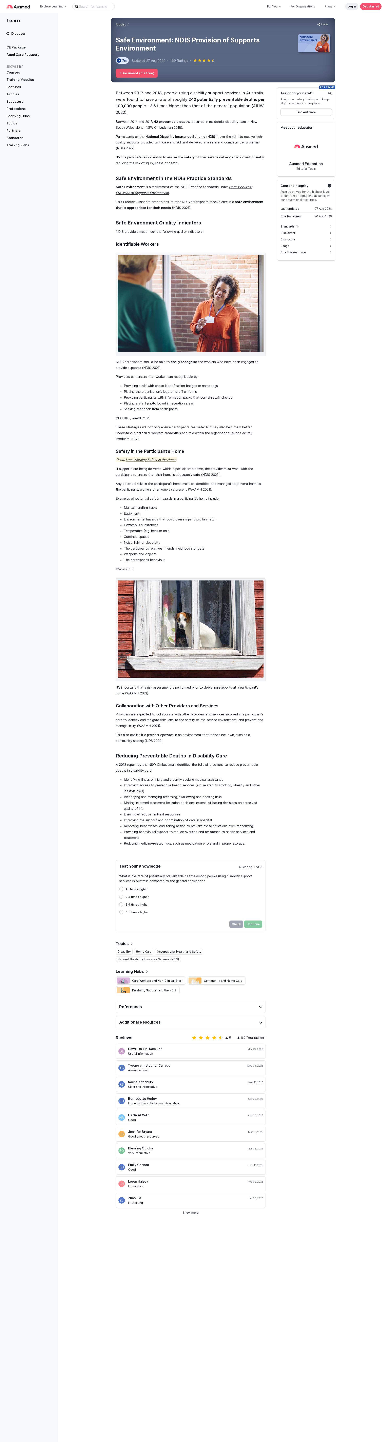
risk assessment (159, 687)
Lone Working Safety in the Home (151, 460)
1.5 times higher (137, 889)
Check (236, 924)
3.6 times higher (137, 904)
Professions (16, 109)
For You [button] (272, 6)
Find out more (306, 112)
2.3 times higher (137, 896)
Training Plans (17, 145)
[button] (322, 24)
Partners (13, 131)
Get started (371, 6)
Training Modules (20, 80)
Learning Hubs (18, 116)
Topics (11, 123)
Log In (352, 6)
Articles (12, 94)
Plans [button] (328, 6)
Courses (13, 72)
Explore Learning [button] (51, 6)
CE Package (16, 47)
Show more (191, 1212)
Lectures (13, 87)
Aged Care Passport (22, 55)
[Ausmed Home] (18, 6)
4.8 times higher (137, 912)
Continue (253, 924)
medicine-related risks (155, 843)
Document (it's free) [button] (137, 73)
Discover (18, 34)
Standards (14, 138)
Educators (14, 101)
